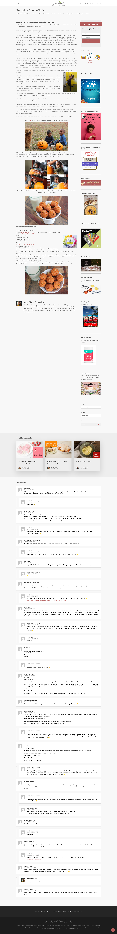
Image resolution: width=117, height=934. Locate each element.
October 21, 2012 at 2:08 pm (29, 701)
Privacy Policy (77, 911)
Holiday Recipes (78, 13)
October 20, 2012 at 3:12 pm (29, 675)
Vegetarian (87, 13)
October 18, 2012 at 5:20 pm (29, 583)
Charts (37, 911)
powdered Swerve (26, 232)
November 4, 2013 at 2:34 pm (33, 879)
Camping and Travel (49, 13)
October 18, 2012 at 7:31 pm (32, 624)
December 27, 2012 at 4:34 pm (33, 855)
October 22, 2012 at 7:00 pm (32, 638)
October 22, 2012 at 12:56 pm (32, 732)
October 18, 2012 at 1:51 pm (29, 541)
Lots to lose (27, 841)
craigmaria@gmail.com (34, 859)
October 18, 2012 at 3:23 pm (32, 573)
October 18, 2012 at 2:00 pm (32, 529)
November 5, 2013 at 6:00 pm (30, 890)
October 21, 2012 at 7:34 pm (29, 712)
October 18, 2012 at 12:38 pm (29, 489)
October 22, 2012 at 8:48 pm (29, 746)
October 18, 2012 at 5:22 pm (32, 596)
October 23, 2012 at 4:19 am (32, 809)
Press (59, 911)
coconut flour (24, 235)
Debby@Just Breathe (30, 582)
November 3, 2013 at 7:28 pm (30, 867)
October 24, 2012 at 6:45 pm (32, 832)
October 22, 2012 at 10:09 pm (30, 782)
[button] (18, 3)
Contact (70, 911)
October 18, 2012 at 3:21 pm (29, 562)
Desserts (65, 13)
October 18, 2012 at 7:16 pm (29, 608)
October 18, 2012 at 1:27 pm (32, 502)
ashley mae (27, 781)
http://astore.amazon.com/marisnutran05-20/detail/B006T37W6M (46, 600)
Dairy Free (59, 13)
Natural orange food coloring (25, 244)
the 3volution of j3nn (30, 540)
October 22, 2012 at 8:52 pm (32, 768)
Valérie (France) (29, 648)
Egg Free (70, 13)
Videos (43, 911)
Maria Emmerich (23, 13)
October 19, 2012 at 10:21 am (29, 649)
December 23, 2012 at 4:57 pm (30, 842)
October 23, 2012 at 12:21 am (32, 797)
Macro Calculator (52, 911)
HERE (30, 120)
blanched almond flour (29, 234)
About (64, 911)
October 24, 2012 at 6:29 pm (29, 821)
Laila (25, 561)
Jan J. (25, 488)
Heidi (25, 607)
